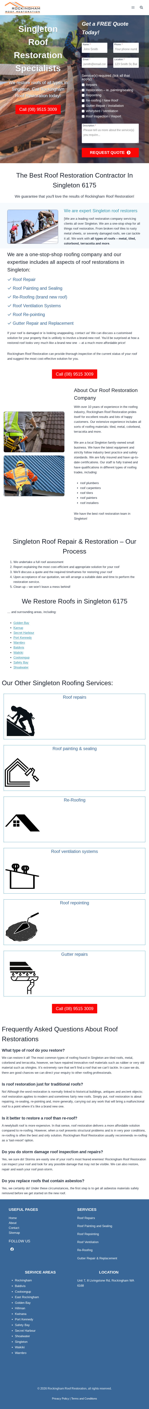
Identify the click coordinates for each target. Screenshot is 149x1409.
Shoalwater (21, 667)
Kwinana (20, 1314)
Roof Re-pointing (29, 314)
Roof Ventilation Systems (37, 305)
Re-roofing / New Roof (102, 100)
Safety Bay (20, 662)
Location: (119, 59)
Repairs (91, 85)
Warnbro (19, 642)
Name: (87, 44)
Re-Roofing (23, 296)
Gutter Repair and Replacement (43, 323)
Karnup (18, 628)
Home (13, 1218)
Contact (14, 1228)
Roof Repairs (86, 1218)
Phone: (118, 44)
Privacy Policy (60, 1398)
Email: (86, 59)
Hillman (20, 1308)
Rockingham (23, 1280)
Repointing (93, 95)
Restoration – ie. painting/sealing (109, 90)
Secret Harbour (23, 632)
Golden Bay (21, 623)
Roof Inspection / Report (103, 116)
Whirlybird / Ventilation (102, 111)
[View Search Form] (141, 7)
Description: (89, 125)
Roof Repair (24, 279)
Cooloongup (21, 657)
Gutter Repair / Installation (105, 106)
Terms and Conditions (84, 1398)
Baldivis (18, 647)
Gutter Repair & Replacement (97, 1258)
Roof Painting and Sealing (37, 288)
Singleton (21, 1342)
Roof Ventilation (87, 1242)
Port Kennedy (22, 637)
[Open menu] (133, 7)
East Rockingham (27, 1297)
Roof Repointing (88, 1234)
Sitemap (14, 1233)
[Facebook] (12, 1249)
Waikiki (18, 652)
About (13, 1223)
